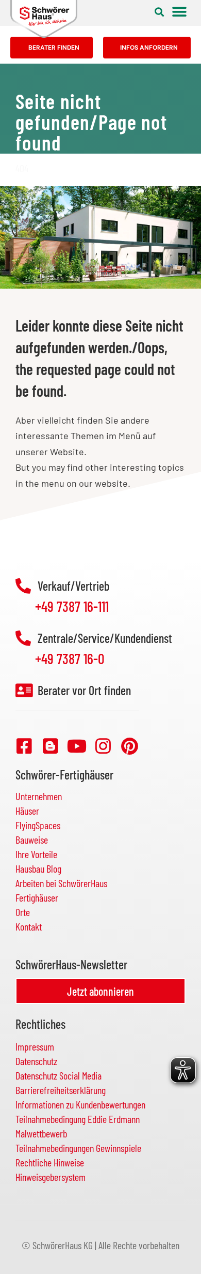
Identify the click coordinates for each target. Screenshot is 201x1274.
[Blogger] (50, 746)
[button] (158, 11)
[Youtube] (77, 746)
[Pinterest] (129, 746)
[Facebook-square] (24, 746)
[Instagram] (103, 746)
